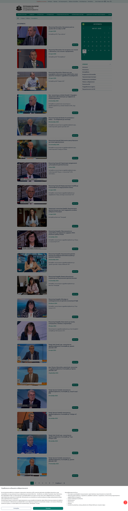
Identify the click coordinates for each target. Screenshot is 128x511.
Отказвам (16, 508)
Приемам (48, 508)
